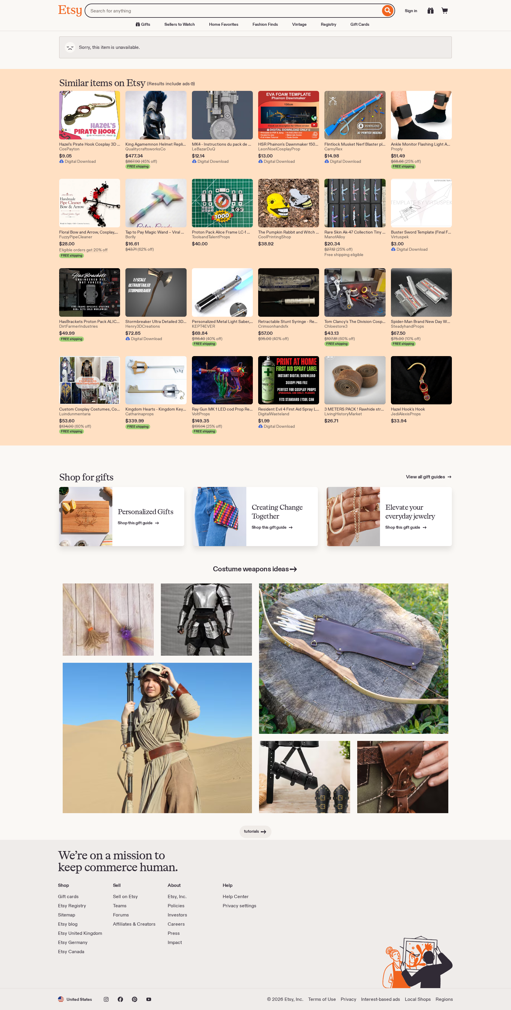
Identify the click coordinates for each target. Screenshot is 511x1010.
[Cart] (445, 11)
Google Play (123, 971)
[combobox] (233, 11)
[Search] (388, 11)
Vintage (299, 24)
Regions (444, 999)
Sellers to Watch (179, 24)
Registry (328, 24)
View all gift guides (426, 477)
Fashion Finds (265, 24)
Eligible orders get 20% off (83, 249)
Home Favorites (223, 24)
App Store (78, 971)
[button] (75, 999)
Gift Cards (359, 24)
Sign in (411, 10)
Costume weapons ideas (251, 569)
